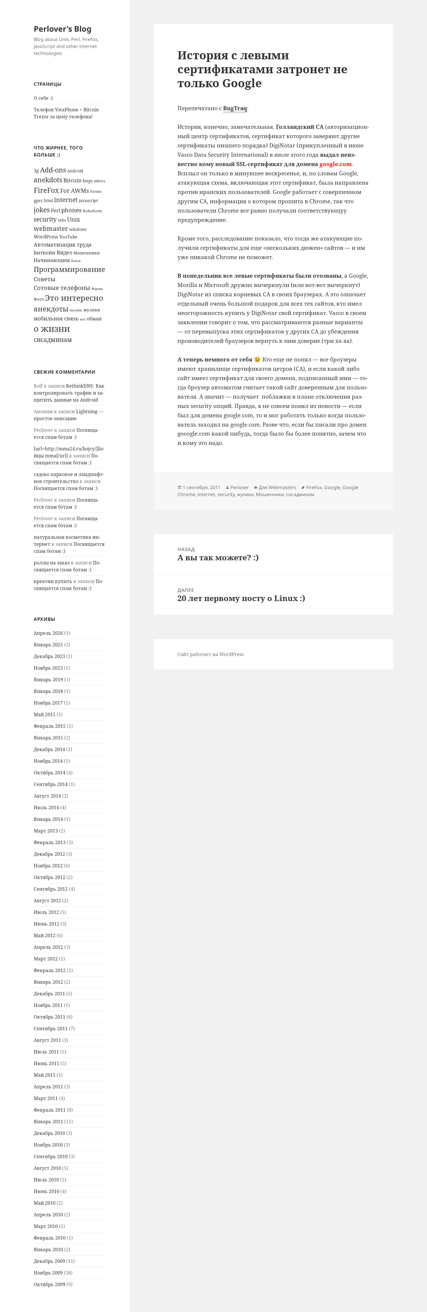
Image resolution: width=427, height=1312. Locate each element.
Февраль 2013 (50, 842)
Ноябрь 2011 (48, 1005)
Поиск (76, 261)
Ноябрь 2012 (48, 865)
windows (78, 229)
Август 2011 (47, 1040)
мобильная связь (56, 318)
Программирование (69, 269)
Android (75, 171)
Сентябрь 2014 (51, 784)
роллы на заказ (52, 562)
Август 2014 (47, 796)
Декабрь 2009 (49, 1261)
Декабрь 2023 (49, 656)
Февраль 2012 (50, 970)
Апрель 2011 (48, 1086)
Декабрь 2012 (49, 854)
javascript (88, 200)
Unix (73, 219)
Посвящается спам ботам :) (66, 488)
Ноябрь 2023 (48, 668)
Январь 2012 (48, 982)
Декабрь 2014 (49, 749)
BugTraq (235, 108)
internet (66, 200)
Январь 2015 (48, 738)
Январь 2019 (48, 679)
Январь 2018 (48, 691)
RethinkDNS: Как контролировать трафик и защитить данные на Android (69, 393)
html (48, 200)
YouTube (68, 237)
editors (99, 181)
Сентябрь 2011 (51, 1028)
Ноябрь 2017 (48, 703)
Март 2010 (46, 1226)
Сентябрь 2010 (51, 1156)
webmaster (51, 228)
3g (36, 170)
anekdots (48, 179)
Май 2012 (44, 935)
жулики (91, 310)
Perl (55, 210)
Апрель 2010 (48, 1214)
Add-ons (53, 169)
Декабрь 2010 (49, 1133)
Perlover (239, 487)
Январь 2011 (48, 1121)
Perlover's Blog (63, 28)
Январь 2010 (48, 1249)
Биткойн (44, 252)
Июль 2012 (46, 912)
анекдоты (51, 308)
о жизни (52, 328)
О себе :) (43, 98)
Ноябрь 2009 (48, 1273)
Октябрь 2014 (49, 772)
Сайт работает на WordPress (210, 654)
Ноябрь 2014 (48, 761)
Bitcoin (72, 180)
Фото (39, 299)
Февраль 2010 (50, 1238)
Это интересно (74, 298)
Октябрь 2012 (49, 877)
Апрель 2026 (48, 633)
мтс (83, 319)
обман (94, 318)
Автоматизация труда (63, 244)
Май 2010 (44, 1203)
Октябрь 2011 (49, 1017)
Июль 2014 (46, 807)
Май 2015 (44, 714)
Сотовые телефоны (62, 288)
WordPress (46, 236)
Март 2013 (46, 831)
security (45, 219)
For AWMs (74, 190)
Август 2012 (47, 900)
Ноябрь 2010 (48, 1145)
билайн (76, 310)
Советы (44, 279)
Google (332, 487)
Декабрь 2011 (49, 993)
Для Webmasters (277, 487)
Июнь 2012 (46, 924)
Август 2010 (47, 1168)
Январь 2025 (48, 644)
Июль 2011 (46, 1052)
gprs (38, 200)
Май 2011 (44, 1075)
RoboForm (92, 210)
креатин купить (53, 581)
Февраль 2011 (50, 1110)
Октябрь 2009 (49, 1284)
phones (71, 210)
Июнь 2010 (46, 1191)
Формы (97, 289)
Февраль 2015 (50, 726)
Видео (64, 252)
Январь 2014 (48, 819)
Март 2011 (46, 1098)
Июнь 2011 (46, 1063)
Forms (95, 191)
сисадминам (53, 340)
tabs (62, 220)
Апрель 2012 (48, 947)
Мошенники (86, 253)
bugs (88, 180)
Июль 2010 (46, 1179)
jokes (42, 209)
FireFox (46, 190)
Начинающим (52, 260)
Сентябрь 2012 (51, 889)
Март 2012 (46, 959)
